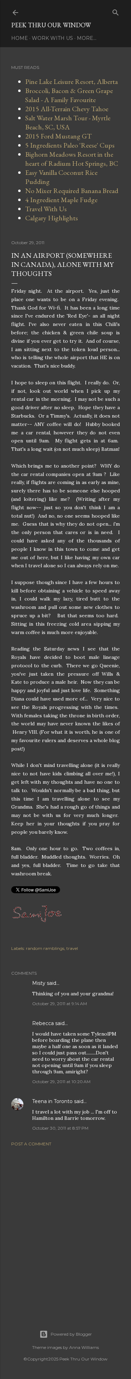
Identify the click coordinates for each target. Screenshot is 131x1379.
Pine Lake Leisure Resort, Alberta (71, 81)
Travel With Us (46, 208)
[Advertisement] (65, 1229)
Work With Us (52, 38)
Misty (38, 983)
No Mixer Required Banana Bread (71, 190)
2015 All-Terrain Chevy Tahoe (66, 108)
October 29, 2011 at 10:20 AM (61, 1081)
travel (72, 948)
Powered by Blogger (71, 1334)
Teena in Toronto (52, 1101)
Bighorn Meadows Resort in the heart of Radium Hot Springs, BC (71, 159)
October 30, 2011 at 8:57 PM (60, 1128)
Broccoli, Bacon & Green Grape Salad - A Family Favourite (69, 95)
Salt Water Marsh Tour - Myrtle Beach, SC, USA (67, 122)
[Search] (115, 11)
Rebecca (43, 1023)
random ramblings (45, 948)
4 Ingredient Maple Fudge (61, 199)
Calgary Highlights (51, 217)
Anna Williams (84, 1347)
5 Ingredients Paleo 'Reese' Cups (70, 145)
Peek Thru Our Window (51, 25)
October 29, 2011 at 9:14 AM (59, 1003)
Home (19, 38)
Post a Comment (31, 1143)
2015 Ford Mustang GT (58, 136)
